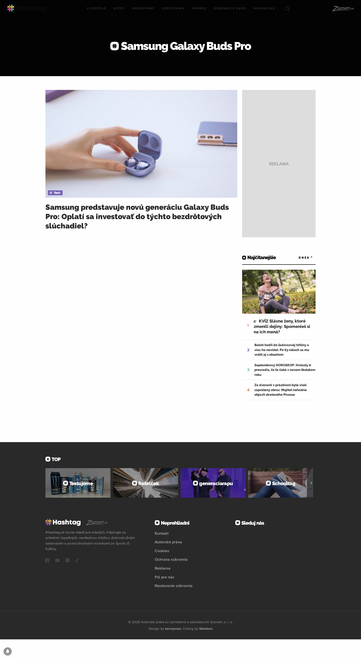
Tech (57, 193)
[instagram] (67, 561)
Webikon (206, 629)
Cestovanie (173, 8)
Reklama (162, 568)
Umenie (199, 8)
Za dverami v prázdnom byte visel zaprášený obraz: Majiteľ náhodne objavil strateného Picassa (280, 389)
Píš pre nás (164, 577)
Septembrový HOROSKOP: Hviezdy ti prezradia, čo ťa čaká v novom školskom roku (284, 370)
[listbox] (298, 257)
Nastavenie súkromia (174, 585)
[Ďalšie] (311, 483)
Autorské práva (168, 542)
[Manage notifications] (8, 651)
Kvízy (119, 8)
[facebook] (47, 561)
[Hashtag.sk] (26, 8)
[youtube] (57, 561)
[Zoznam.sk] (343, 8)
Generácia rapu (230, 8)
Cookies (162, 550)
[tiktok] (77, 561)
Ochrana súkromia (171, 559)
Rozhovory (143, 8)
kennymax (173, 629)
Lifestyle (96, 8)
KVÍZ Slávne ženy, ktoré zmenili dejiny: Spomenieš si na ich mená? (282, 326)
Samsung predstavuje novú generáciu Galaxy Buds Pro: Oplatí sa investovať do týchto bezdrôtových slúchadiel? (137, 216)
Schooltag (264, 8)
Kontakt (161, 533)
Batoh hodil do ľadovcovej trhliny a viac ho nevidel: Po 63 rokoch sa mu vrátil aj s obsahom (281, 349)
